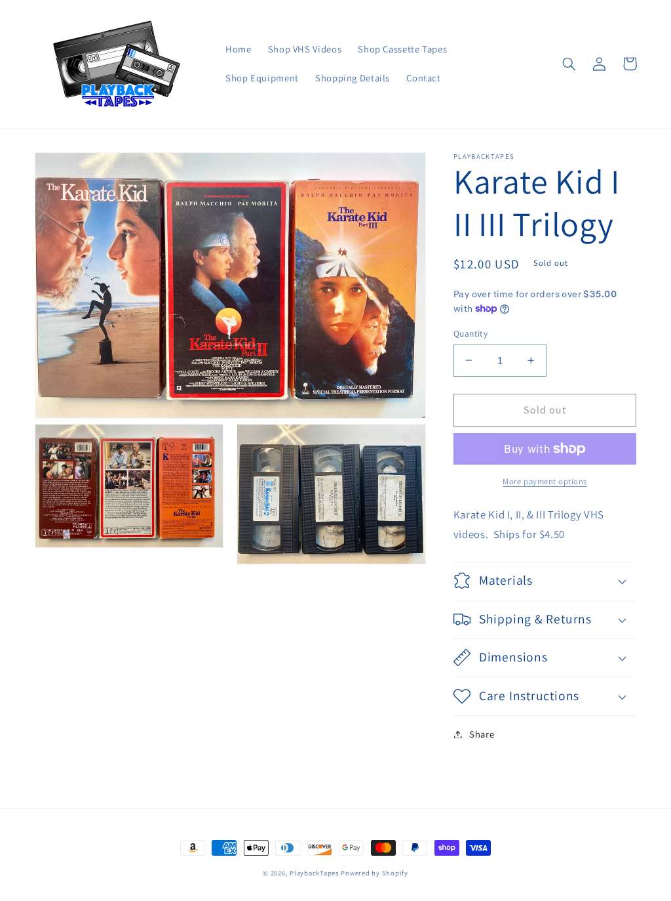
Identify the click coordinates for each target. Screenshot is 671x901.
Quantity (470, 333)
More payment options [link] (545, 481)
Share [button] (481, 734)
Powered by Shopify (374, 872)
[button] (569, 64)
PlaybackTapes (314, 872)
